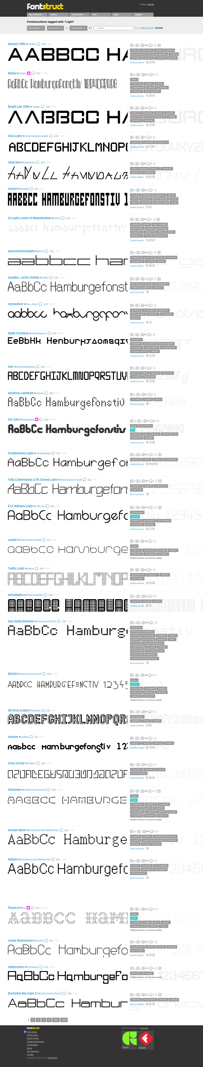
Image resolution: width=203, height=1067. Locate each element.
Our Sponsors (33, 1051)
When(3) (171, 195)
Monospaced (136, 339)
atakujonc (36, 710)
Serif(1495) (172, 840)
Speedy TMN (16, 43)
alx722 (57, 218)
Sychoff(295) (162, 554)
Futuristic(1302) (146, 50)
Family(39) (135, 288)
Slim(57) (158, 399)
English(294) (136, 344)
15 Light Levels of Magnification (29, 217)
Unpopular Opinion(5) (139, 351)
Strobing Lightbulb (20, 392)
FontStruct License (137, 62)
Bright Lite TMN (18, 106)
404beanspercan (39, 333)
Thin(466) (158, 50)
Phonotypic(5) (137, 347)
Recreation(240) (148, 869)
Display (134, 79)
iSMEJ (45, 277)
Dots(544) (146, 224)
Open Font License (137, 292)
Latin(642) (169, 743)
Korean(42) (136, 836)
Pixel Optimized (137, 512)
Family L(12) (136, 550)
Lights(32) (146, 601)
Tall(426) (159, 84)
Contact (30, 1054)
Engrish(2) (162, 647)
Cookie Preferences (35, 1042)
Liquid (12, 539)
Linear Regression (20, 940)
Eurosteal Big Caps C (22, 993)
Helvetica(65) (136, 973)
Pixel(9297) (147, 195)
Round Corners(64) (139, 117)
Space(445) (148, 58)
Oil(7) (175, 434)
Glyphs (125, 1047)
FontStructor (77, 15)
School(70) (136, 195)
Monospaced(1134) (168, 347)
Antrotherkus (29, 162)
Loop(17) (163, 926)
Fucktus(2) (159, 643)
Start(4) (157, 203)
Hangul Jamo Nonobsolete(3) (154, 840)
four (24, 908)
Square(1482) (149, 377)
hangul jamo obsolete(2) (151, 844)
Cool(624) (173, 54)
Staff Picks (147, 28)
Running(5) (163, 199)
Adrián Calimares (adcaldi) (36, 136)
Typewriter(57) (171, 836)
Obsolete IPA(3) (137, 651)
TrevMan (32, 44)
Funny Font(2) (167, 373)
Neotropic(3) (162, 228)
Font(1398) (136, 922)
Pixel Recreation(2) (138, 873)
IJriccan (40, 393)
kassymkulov (28, 419)
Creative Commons (137, 96)
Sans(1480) (146, 865)
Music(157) (150, 228)
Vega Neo (14, 162)
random (13, 736)
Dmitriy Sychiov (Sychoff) (71, 480)
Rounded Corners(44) (139, 54)
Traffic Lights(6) (137, 578)
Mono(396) (158, 836)
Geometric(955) (148, 142)
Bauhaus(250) (148, 520)
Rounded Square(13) (159, 54)
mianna (31, 568)
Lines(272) (158, 743)
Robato (13, 859)
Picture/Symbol (145, 426)
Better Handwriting (35, 595)
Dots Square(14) (138, 284)
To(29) (165, 203)
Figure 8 (13, 907)
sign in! (151, 4)
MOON (12, 673)
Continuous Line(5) (139, 926)
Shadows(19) (146, 203)
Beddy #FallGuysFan (26, 367)
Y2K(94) (160, 257)
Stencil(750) (158, 808)
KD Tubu (14, 419)
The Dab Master (44, 453)
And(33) (135, 203)
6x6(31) (134, 50)
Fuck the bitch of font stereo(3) (143, 635)
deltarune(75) (160, 195)
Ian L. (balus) (32, 304)
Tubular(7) (145, 434)
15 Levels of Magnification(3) (155, 236)
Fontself (142, 1047)
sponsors (144, 1028)
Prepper (22, 73)
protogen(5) (161, 639)
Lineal (134, 800)
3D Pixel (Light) (18, 710)
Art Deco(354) (137, 84)
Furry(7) (172, 639)
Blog (116, 15)
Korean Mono (17, 829)
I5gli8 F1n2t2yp (18, 333)
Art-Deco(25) (149, 696)
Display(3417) (162, 142)
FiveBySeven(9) (170, 459)
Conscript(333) (149, 344)
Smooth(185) (166, 168)
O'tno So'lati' (16, 763)
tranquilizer (15, 303)
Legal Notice (32, 1045)
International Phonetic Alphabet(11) (144, 658)
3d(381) (146, 721)
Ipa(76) (152, 647)
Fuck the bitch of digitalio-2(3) (142, 632)
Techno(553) (136, 58)
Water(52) (165, 434)
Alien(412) (154, 168)
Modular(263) (153, 314)
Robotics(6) (147, 643)
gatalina (25, 737)
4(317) (156, 922)
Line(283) (165, 922)
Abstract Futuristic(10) (139, 168)
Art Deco (135, 684)
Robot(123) (136, 643)
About (29, 1048)
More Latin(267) (137, 950)
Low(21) (174, 199)
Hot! (11, 366)
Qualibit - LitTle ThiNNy (23, 277)
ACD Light (15, 135)
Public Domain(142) (152, 91)
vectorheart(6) (148, 257)
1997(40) (170, 232)
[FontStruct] (48, 9)
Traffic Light (16, 568)
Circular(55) (136, 310)
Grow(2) (174, 203)
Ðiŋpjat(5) (163, 87)
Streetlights (16, 594)
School (12, 188)
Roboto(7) (135, 865)
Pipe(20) (135, 434)
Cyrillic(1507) (152, 87)
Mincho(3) (135, 844)
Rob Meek (52, 1058)
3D (133, 430)
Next (56, 1020)
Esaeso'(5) (149, 769)
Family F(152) (136, 490)
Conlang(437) (137, 91)
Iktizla (12, 73)
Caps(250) (150, 812)
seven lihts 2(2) (148, 639)
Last (64, 1020)
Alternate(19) (171, 58)
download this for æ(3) (155, 651)
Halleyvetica (16, 966)
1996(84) (160, 232)
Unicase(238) (150, 554)
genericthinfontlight (21, 251)
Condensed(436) (138, 87)
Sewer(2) (155, 434)
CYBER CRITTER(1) (139, 647)
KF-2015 (40, 940)
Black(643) (135, 743)
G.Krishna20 (33, 967)
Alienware (14, 789)
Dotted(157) (158, 288)
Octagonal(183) (137, 812)
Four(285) (146, 922)
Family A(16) (148, 692)
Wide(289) (163, 999)
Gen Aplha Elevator (21, 621)
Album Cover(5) (137, 228)
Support (138, 15)
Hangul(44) (136, 840)
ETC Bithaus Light (20, 505)
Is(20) (154, 199)
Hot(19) (134, 373)
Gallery (53, 15)
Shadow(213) (136, 438)
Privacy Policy (33, 1038)
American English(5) (165, 344)
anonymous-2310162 (46, 621)
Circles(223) (149, 232)
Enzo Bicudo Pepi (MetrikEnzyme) (44, 830)
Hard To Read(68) (159, 224)
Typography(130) (138, 575)
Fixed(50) (159, 58)
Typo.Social (32, 1032)
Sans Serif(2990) (151, 347)
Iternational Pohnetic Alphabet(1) (144, 654)
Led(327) (172, 635)
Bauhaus (135, 516)
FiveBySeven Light (20, 453)
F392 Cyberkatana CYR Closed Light (32, 479)
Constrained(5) (166, 314)
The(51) (134, 199)
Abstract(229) (136, 232)
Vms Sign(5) (136, 399)
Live (95, 15)
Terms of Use (32, 1035)
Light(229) (169, 50)
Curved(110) (136, 377)
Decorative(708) (137, 947)
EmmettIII (25, 189)
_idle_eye (40, 506)
